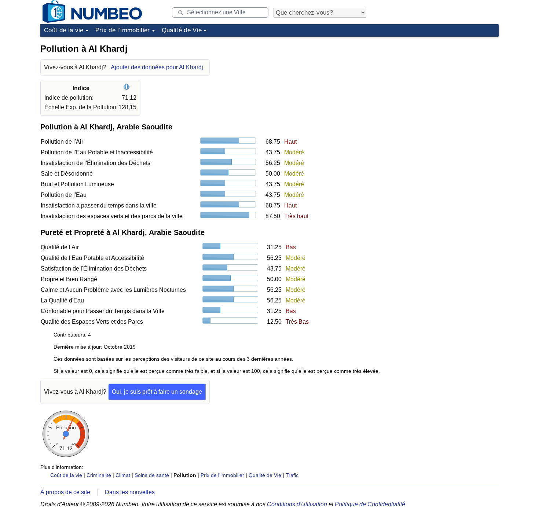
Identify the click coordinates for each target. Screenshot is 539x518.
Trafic (292, 475)
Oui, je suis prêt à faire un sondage (157, 392)
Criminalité (99, 475)
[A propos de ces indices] (127, 88)
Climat (122, 475)
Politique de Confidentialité (370, 504)
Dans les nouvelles (130, 492)
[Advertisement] (444, 86)
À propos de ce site (65, 492)
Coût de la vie (64, 30)
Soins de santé (152, 475)
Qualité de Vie (182, 30)
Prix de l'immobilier (122, 30)
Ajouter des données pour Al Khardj (157, 67)
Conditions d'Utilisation (297, 504)
